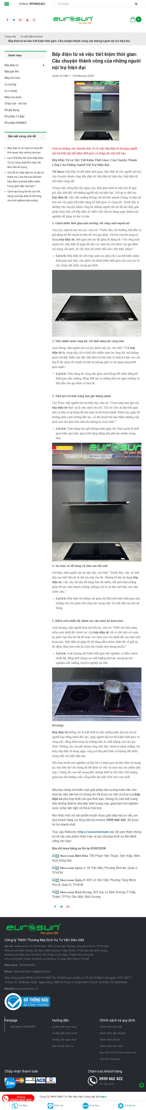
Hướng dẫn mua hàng (64, 1026)
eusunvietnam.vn (27, 988)
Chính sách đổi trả (110, 1039)
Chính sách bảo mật (111, 1026)
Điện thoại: (11, 965)
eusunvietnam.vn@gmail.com (32, 971)
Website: (10, 988)
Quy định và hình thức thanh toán (118, 1052)
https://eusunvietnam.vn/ (96, 832)
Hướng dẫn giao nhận (64, 1039)
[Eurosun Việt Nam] (73, 20)
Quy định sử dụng (110, 1059)
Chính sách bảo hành (111, 1046)
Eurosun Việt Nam (22, 1026)
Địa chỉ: (9, 946)
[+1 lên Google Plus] (68, 906)
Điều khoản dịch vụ (63, 1046)
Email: (9, 971)
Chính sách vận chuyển (112, 1033)
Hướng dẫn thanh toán (64, 1033)
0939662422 (27, 965)
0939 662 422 (111, 1078)
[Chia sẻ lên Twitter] (61, 906)
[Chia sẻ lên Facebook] (55, 906)
